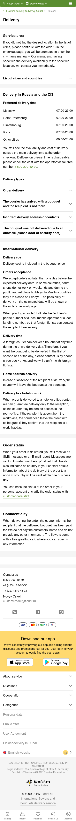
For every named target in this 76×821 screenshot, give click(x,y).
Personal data (12, 714)
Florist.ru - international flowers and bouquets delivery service (38, 798)
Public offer (11, 724)
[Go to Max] (61, 612)
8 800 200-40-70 (25, 166)
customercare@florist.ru (19, 601)
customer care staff (16, 496)
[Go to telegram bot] (38, 612)
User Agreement (14, 733)
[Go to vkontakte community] (15, 612)
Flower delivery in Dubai (20, 743)
